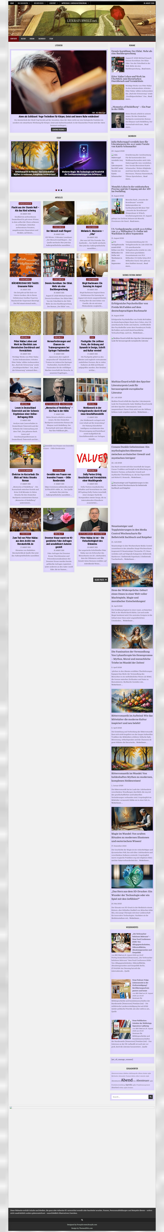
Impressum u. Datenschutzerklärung (74, 3)
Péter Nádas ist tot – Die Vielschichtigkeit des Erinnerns (92, 540)
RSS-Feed (118, 955)
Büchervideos (39, 3)
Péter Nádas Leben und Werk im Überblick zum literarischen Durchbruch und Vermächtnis (25, 346)
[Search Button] (82, 1220)
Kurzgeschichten (25, 203)
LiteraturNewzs (58, 227)
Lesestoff (52, 3)
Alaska (145, 1073)
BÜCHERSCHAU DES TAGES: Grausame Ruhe (25, 285)
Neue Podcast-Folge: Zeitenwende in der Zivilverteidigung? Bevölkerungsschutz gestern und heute (140, 985)
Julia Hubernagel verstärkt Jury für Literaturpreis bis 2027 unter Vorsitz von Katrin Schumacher (130, 144)
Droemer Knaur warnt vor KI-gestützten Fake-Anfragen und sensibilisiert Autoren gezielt (59, 542)
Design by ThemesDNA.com (82, 1228)
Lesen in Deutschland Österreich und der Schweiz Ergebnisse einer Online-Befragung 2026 (25, 412)
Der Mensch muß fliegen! (59, 230)
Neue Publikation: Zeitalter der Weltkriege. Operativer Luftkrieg (142, 1023)
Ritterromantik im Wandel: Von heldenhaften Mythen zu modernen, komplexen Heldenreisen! (35, 173)
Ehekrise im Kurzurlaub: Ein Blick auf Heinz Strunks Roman (25, 477)
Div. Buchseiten (23, 3)
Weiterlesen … (138, 333)
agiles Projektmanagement (141, 1085)
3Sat (134, 1081)
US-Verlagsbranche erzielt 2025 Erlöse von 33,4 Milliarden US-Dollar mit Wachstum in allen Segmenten (131, 231)
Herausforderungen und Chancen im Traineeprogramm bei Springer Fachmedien (59, 346)
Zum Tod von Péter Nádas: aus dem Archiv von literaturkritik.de (25, 540)
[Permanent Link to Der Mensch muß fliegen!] (58, 213)
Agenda (128, 1085)
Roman (32, 38)
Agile (147, 1076)
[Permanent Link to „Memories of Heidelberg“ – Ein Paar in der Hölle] (58, 390)
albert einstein (140, 1076)
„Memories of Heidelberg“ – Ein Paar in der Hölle (59, 409)
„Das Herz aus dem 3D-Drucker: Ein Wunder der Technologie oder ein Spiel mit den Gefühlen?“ (131, 895)
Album (140, 1073)
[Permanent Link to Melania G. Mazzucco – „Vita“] (92, 213)
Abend (127, 1080)
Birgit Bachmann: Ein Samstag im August (92, 285)
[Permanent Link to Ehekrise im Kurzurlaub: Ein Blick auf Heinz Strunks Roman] (25, 456)
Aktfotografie (133, 1073)
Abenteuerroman (117, 1073)
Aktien (133, 1076)
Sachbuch (41, 38)
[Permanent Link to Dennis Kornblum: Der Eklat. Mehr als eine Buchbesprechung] (58, 265)
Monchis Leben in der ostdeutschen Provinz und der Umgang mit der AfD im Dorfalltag (131, 189)
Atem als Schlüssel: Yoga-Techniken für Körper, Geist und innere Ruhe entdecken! (59, 116)
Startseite (13, 38)
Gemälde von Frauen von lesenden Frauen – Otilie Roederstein (59, 477)
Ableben (126, 1073)
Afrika (121, 1087)
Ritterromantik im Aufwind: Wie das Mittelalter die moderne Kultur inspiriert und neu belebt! (132, 719)
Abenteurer (115, 1081)
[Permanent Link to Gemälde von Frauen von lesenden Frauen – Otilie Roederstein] (58, 456)
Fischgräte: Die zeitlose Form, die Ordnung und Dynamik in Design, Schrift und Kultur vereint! (92, 346)
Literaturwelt (25, 534)
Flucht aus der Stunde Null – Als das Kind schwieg (25, 209)
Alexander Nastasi (125, 1076)
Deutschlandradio (52, 404)
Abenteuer (142, 1080)
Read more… (147, 69)
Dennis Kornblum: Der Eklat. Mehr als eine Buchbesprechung (59, 286)
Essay (51, 38)
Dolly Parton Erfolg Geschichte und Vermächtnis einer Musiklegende (92, 477)
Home (12, 3)
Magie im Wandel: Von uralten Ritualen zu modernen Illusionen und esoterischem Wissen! (130, 837)
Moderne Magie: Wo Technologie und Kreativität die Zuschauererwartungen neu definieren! (83, 173)
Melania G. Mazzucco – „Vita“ (92, 232)
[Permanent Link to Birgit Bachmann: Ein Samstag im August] (92, 265)
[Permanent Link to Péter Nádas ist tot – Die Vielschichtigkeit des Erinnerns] (92, 519)
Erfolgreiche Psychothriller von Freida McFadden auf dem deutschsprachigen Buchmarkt (129, 307)
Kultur (23, 38)
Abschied (115, 1087)
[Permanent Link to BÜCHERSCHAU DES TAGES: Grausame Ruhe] (25, 265)
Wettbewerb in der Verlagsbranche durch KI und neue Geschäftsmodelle (92, 410)
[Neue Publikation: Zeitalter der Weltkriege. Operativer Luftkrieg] (121, 1039)
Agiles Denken (128, 1087)
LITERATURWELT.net (82, 20)
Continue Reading (59, 129)
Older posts (99, 579)
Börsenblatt (25, 337)
